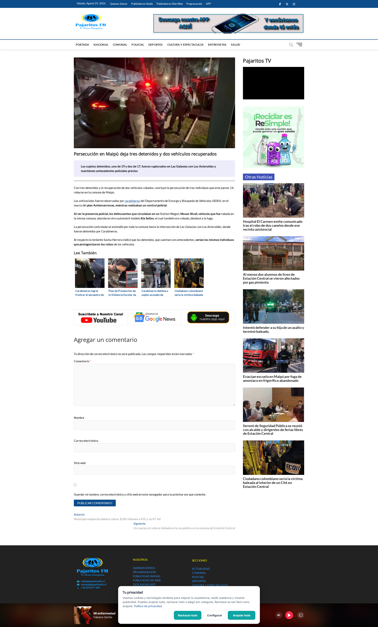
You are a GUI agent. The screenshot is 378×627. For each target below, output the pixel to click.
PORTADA (82, 44)
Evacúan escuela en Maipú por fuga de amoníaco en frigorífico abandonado (272, 378)
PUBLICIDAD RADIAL (146, 576)
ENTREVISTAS (217, 44)
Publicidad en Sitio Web (170, 3)
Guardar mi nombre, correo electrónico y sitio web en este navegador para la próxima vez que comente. (140, 494)
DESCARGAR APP (144, 584)
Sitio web (80, 463)
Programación (194, 3)
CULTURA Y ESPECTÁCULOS (210, 585)
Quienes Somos (118, 3)
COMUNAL (120, 44)
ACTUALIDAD (201, 568)
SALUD (235, 44)
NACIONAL (101, 44)
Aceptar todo (241, 615)
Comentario (82, 361)
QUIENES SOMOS (144, 568)
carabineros (132, 201)
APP (208, 3)
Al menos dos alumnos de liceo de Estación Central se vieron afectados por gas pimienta (271, 278)
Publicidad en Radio (142, 3)
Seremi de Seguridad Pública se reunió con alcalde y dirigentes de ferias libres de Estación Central (273, 430)
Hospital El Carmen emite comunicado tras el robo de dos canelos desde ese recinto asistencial (272, 225)
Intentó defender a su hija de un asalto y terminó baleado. (273, 329)
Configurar (214, 615)
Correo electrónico (86, 440)
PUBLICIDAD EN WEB (147, 580)
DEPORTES (155, 44)
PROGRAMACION (144, 572)
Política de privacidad (148, 606)
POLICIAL (138, 44)
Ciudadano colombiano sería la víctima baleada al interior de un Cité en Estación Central (273, 482)
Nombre (79, 417)
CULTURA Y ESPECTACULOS (185, 44)
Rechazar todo (187, 615)
